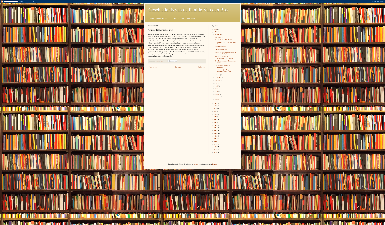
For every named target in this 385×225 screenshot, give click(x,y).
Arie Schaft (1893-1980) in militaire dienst (225, 43)
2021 (215, 111)
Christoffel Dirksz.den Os (222, 49)
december (218, 34)
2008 (215, 147)
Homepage (178, 67)
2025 (215, 32)
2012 (215, 136)
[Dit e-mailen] (169, 61)
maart (217, 94)
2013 (215, 133)
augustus (218, 80)
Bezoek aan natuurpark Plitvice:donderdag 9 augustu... (224, 57)
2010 (215, 141)
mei (216, 89)
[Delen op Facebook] (174, 61)
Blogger (214, 164)
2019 (215, 117)
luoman (196, 164)
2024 (215, 103)
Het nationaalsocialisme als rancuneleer (222, 66)
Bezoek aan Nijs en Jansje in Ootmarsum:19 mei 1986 (223, 70)
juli (216, 83)
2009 (215, 144)
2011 (215, 139)
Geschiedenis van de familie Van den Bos (188, 9)
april (216, 91)
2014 (215, 130)
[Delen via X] (172, 61)
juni (216, 86)
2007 (215, 150)
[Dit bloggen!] (170, 61)
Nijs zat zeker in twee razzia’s (223, 39)
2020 (215, 114)
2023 (215, 106)
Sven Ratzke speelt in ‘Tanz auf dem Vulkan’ (225, 62)
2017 (215, 122)
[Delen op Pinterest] (176, 61)
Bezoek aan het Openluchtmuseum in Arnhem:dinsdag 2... (225, 53)
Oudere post (201, 67)
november (218, 37)
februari (217, 97)
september (218, 78)
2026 (215, 29)
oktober (217, 75)
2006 (215, 152)
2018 (215, 119)
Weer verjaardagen (220, 47)
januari (217, 100)
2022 (215, 108)
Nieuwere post (153, 67)
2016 (215, 125)
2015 (215, 128)
